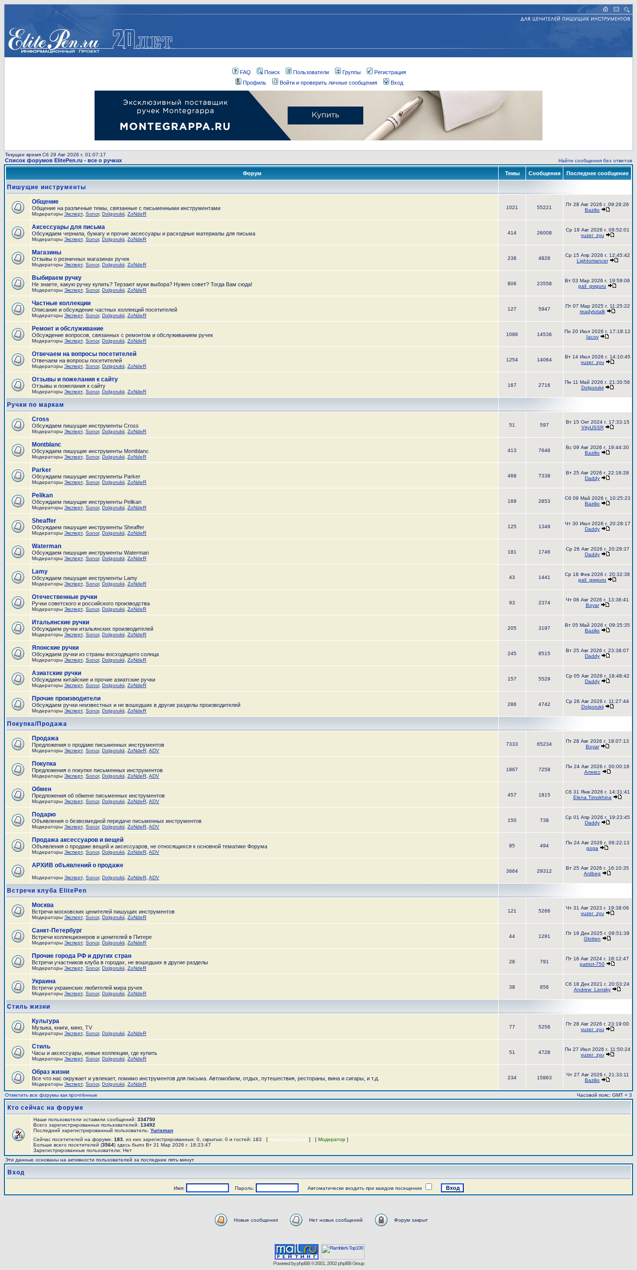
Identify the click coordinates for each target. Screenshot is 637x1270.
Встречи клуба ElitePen (47, 890)
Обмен (41, 789)
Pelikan (42, 495)
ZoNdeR (136, 214)
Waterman (46, 546)
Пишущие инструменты (46, 187)
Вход (397, 83)
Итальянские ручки (60, 622)
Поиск (272, 72)
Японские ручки (55, 647)
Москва (43, 905)
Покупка (44, 763)
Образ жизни (50, 1071)
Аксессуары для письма (68, 227)
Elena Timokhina (592, 797)
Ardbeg (592, 873)
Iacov (592, 337)
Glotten (592, 938)
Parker (41, 469)
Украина (44, 981)
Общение (45, 201)
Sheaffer (44, 520)
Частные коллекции (61, 303)
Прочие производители (66, 698)
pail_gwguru (592, 286)
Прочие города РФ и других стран (81, 955)
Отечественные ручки (64, 596)
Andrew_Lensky (592, 989)
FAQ (245, 72)
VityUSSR (592, 427)
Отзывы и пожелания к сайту (75, 379)
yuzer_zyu (592, 235)
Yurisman (161, 1130)
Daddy (592, 478)
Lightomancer (592, 260)
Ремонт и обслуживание (68, 328)
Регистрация (390, 72)
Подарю (44, 814)
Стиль (41, 1046)
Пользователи (311, 72)
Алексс (592, 772)
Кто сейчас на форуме (45, 1107)
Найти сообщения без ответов (595, 160)
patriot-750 (592, 964)
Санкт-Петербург (57, 930)
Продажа (45, 738)
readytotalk (592, 311)
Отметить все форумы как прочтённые (51, 1095)
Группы (351, 72)
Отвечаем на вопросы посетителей (84, 353)
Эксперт (73, 214)
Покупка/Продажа (37, 723)
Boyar (592, 605)
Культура (45, 1021)
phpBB (303, 1263)
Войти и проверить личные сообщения (328, 83)
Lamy (40, 571)
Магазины (46, 252)
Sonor (92, 214)
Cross (40, 419)
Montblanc (46, 444)
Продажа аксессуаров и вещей (77, 839)
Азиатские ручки (56, 673)
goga (592, 848)
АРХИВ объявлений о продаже (77, 865)
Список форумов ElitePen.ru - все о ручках (63, 160)
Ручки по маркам (35, 404)
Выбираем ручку (57, 277)
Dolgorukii (113, 214)
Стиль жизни (28, 1006)
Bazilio (592, 210)
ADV (154, 750)
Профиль (254, 83)
